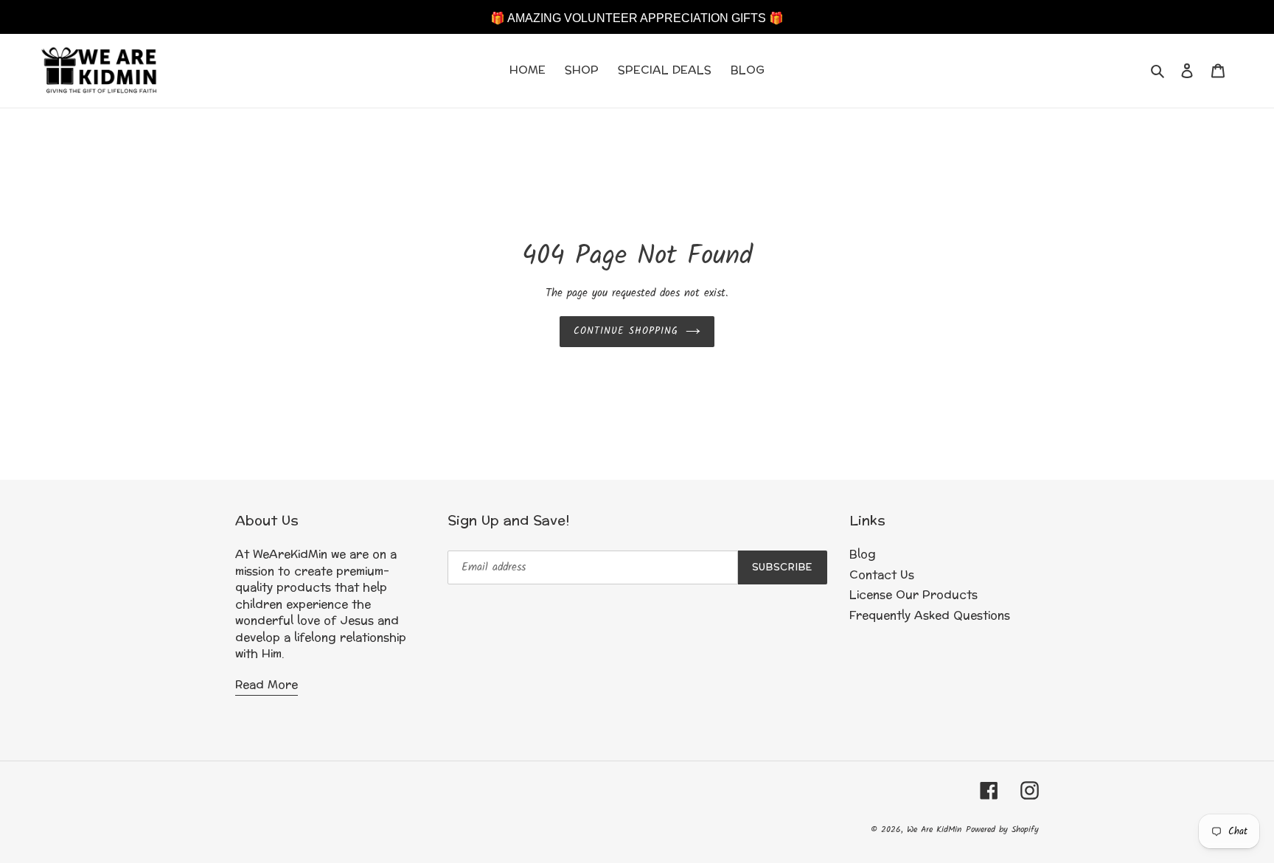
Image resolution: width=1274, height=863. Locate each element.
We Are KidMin (934, 829)
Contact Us (881, 575)
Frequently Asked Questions (929, 616)
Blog (862, 555)
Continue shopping (626, 331)
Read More (266, 685)
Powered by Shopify (1002, 829)
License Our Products (913, 595)
